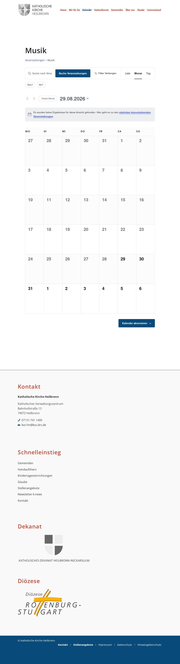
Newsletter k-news (30, 494)
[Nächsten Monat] (34, 98)
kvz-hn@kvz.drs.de (34, 425)
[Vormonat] (27, 98)
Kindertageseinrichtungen (35, 476)
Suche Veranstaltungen (73, 73)
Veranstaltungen (35, 60)
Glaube (22, 482)
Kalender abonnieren (134, 323)
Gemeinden (25, 463)
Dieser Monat (48, 98)
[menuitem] (63, 10)
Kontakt (23, 501)
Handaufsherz (27, 469)
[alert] (90, 114)
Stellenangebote (28, 488)
